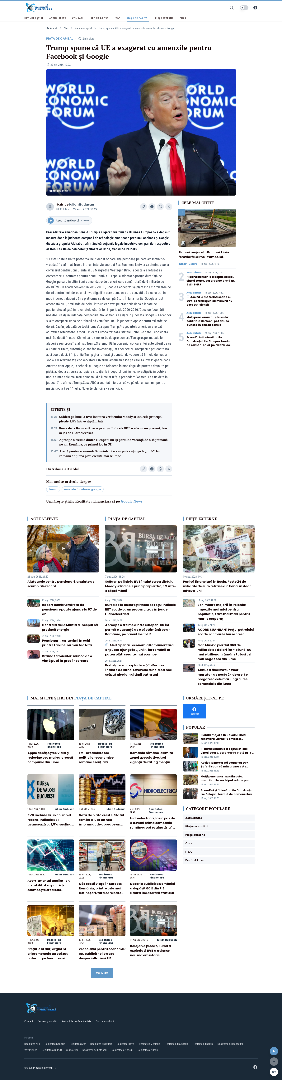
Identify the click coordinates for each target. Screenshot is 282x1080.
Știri (66, 28)
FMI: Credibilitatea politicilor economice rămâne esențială (96, 757)
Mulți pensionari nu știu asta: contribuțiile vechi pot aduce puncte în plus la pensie (207, 321)
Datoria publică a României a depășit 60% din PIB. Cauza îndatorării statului (152, 888)
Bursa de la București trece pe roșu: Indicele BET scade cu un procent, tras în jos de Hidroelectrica (113, 430)
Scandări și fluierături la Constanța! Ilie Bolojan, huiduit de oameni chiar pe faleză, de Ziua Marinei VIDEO (209, 343)
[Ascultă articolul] (274, 1051)
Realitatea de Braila (148, 1050)
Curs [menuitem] (183, 18)
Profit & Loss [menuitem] (100, 18)
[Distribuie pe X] (168, 206)
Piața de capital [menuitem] (138, 18)
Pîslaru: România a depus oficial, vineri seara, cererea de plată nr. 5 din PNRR (210, 280)
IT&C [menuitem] (117, 18)
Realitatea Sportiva (55, 1043)
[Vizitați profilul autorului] (50, 207)
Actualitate (193, 272)
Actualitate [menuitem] (57, 18)
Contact (28, 1021)
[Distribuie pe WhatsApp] (160, 206)
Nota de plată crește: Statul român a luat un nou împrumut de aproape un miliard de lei (101, 822)
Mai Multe (102, 973)
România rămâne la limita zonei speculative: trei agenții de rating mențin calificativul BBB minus (151, 760)
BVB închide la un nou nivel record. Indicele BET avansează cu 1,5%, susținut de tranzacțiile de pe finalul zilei (50, 824)
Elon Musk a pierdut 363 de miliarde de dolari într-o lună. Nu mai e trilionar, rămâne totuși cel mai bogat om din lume (224, 652)
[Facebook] (255, 7)
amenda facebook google (82, 489)
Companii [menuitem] (78, 18)
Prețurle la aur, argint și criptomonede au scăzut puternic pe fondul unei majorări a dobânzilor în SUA (47, 958)
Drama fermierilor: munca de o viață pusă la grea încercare (67, 658)
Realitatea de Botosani (94, 1050)
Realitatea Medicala (149, 1043)
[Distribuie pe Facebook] (151, 206)
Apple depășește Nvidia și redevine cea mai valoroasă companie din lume (50, 757)
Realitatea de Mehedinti (230, 1043)
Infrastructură (187, 263)
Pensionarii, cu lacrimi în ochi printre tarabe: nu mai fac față (67, 642)
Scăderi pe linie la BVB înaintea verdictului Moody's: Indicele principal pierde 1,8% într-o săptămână (110, 419)
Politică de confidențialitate (76, 1021)
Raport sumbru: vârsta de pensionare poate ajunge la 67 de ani (69, 609)
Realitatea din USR (203, 1043)
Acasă (53, 28)
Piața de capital (83, 28)
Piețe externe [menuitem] (164, 18)
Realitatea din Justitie (176, 1043)
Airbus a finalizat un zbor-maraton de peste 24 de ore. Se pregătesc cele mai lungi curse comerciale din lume (223, 677)
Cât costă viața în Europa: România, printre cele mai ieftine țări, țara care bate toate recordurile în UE (100, 891)
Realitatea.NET (32, 1043)
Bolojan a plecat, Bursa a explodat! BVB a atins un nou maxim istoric (150, 950)
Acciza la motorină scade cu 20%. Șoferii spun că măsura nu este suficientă (209, 301)
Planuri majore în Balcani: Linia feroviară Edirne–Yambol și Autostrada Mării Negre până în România (204, 259)
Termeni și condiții (47, 1021)
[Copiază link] (143, 206)
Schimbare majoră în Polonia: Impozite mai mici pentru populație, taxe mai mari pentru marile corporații (224, 612)
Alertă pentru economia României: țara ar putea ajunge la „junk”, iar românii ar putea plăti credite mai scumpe (109, 453)
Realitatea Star (78, 1043)
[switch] (244, 7)
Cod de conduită (105, 1021)
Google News (131, 501)
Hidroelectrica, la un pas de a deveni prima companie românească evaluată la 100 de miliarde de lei (153, 825)
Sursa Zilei (72, 1050)
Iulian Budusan (81, 204)
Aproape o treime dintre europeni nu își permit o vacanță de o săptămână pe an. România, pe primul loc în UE (113, 442)
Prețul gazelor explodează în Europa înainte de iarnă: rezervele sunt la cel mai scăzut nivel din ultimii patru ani (138, 670)
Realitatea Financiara (54, 745)
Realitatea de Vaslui (122, 1050)
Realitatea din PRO (52, 1050)
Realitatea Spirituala (101, 1043)
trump (53, 489)
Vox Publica (30, 1050)
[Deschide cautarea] (231, 8)
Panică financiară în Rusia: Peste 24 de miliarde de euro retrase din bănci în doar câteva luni (217, 586)
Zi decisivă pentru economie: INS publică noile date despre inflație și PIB (102, 954)
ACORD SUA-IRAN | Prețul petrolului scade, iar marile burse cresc (226, 631)
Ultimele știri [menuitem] (33, 18)
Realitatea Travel (125, 1043)
